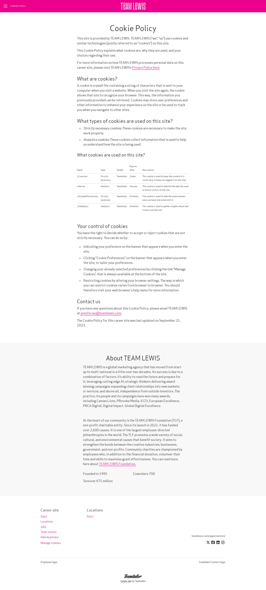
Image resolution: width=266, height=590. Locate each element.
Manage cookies (51, 543)
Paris (90, 516)
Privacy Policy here (145, 67)
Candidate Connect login (212, 562)
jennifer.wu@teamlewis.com (101, 313)
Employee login (49, 562)
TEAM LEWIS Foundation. (117, 464)
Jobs (43, 527)
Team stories (49, 532)
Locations (47, 522)
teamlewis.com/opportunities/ (208, 536)
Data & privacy (49, 537)
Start (44, 516)
